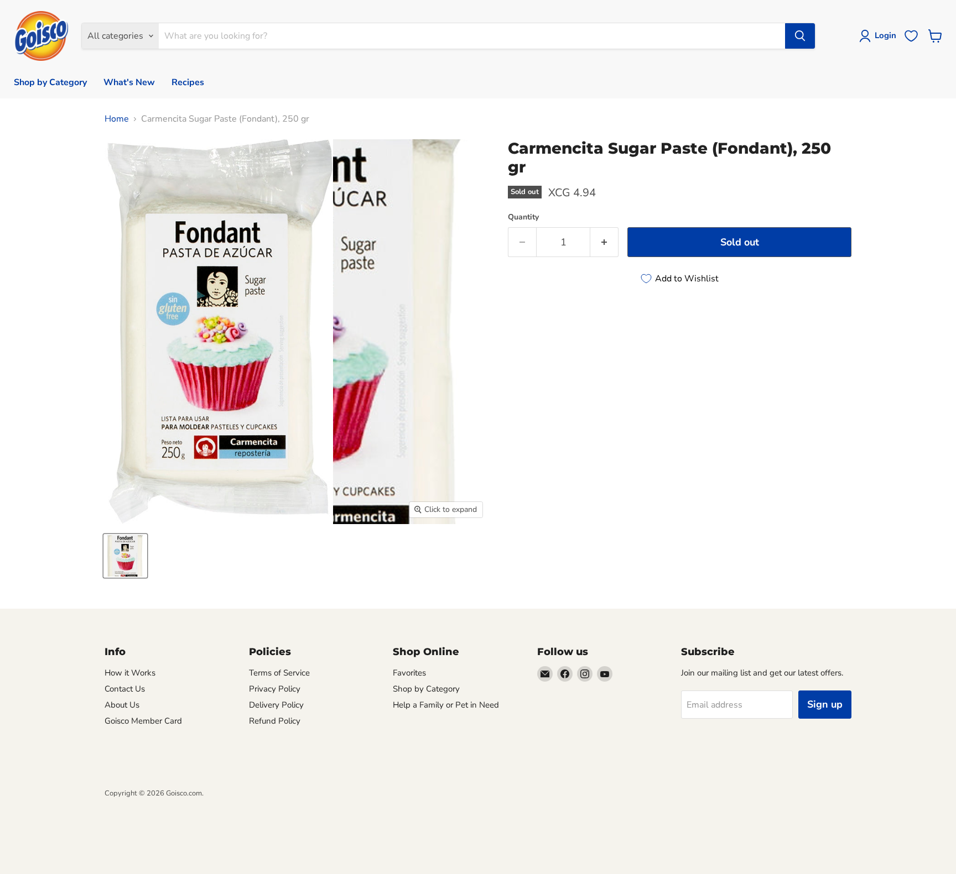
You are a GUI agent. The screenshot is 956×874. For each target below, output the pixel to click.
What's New (129, 82)
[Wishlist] (911, 36)
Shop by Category (50, 82)
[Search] (800, 36)
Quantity (523, 217)
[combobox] (471, 36)
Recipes (188, 82)
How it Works (130, 672)
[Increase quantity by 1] (604, 242)
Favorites (409, 672)
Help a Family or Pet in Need (446, 704)
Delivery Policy (276, 704)
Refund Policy (274, 720)
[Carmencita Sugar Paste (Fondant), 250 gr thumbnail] (125, 556)
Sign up (825, 704)
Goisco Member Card (143, 720)
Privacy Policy (274, 688)
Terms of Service (279, 672)
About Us (122, 704)
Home (117, 119)
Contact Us (125, 688)
